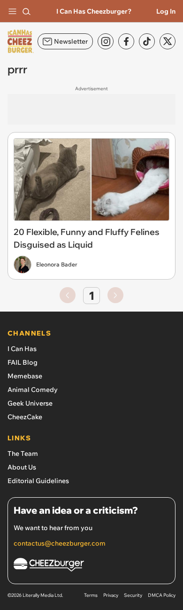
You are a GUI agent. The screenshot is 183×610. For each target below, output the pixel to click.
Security (133, 595)
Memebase (25, 376)
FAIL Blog (23, 362)
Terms (91, 595)
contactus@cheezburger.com (60, 543)
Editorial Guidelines (38, 481)
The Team (23, 453)
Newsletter (71, 41)
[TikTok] (147, 41)
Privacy (110, 595)
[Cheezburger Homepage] (91, 566)
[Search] (26, 11)
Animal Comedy (33, 389)
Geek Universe (30, 403)
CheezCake (25, 417)
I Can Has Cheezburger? (93, 11)
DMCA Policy (161, 595)
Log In (165, 11)
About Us (22, 467)
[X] (167, 41)
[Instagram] (106, 41)
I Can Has (22, 348)
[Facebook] (126, 41)
